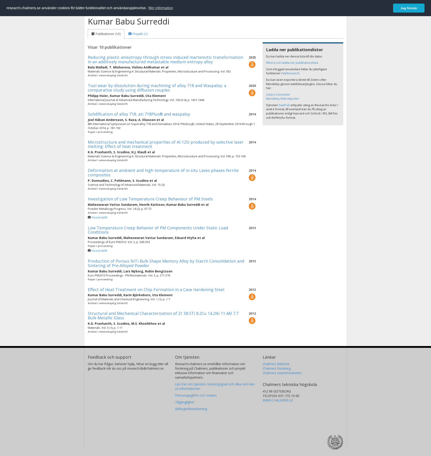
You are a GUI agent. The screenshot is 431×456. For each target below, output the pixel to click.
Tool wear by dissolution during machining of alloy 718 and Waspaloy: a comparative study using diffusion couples (157, 88)
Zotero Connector (278, 94)
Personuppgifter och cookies (196, 395)
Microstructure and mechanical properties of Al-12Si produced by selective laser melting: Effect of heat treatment (166, 144)
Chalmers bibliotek (276, 364)
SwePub (284, 105)
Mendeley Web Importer (282, 98)
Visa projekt (99, 217)
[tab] (106, 34)
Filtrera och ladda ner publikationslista (292, 63)
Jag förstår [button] (408, 8)
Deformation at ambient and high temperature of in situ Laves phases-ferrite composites (163, 173)
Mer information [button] (160, 8)
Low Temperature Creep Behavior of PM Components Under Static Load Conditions (158, 230)
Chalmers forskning (277, 368)
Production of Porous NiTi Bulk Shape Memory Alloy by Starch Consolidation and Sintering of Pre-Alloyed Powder (166, 263)
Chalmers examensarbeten (282, 373)
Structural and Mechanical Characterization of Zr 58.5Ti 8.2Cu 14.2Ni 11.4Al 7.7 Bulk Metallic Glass (163, 315)
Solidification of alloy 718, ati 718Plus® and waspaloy (139, 114)
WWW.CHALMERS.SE (278, 400)
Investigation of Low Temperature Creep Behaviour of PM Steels (150, 199)
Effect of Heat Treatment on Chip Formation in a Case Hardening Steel (156, 289)
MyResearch (290, 73)
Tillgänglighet (184, 402)
